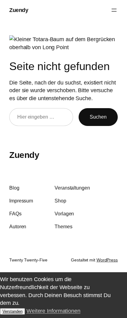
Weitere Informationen (53, 311)
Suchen (98, 117)
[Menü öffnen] (114, 10)
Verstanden (12, 311)
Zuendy (18, 10)
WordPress (107, 259)
